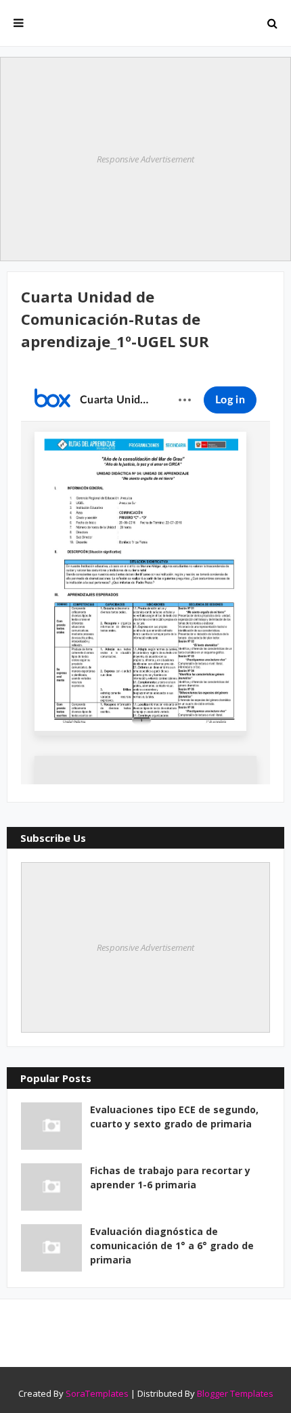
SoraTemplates (97, 1393)
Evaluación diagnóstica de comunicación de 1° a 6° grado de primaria (172, 1245)
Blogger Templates (235, 1393)
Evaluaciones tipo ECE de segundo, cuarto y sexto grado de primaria (174, 1116)
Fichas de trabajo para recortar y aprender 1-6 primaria (170, 1177)
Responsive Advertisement (145, 159)
